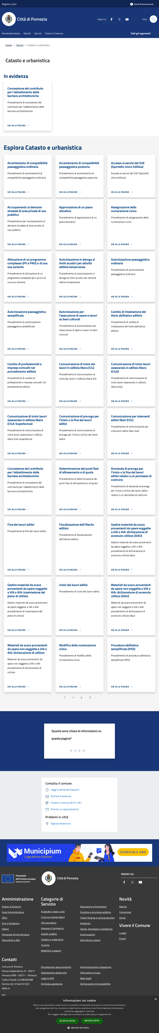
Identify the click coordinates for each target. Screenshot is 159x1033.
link (109, 1014)
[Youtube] (126, 19)
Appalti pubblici (49, 934)
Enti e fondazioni (11, 923)
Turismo (45, 945)
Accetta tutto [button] (67, 1021)
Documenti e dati (11, 940)
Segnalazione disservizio (54, 973)
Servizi (19, 45)
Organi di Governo (11, 906)
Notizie (123, 906)
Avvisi (122, 918)
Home (9, 45)
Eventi (122, 938)
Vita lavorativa (48, 923)
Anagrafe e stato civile (53, 911)
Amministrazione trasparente (95, 967)
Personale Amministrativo (15, 934)
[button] (79, 1027)
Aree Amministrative (13, 912)
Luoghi (122, 933)
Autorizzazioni (87, 934)
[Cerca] (153, 19)
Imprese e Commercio (52, 928)
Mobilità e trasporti (51, 951)
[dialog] (79, 1014)
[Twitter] (118, 19)
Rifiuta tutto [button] (92, 1020)
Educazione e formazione (93, 906)
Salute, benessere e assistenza (96, 929)
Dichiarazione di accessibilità (95, 984)
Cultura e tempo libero (53, 917)
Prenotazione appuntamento (56, 967)
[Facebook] (110, 19)
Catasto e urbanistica (52, 939)
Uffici (4, 918)
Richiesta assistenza (51, 984)
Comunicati (125, 912)
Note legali (85, 978)
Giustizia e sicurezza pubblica (95, 912)
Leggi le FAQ (47, 978)
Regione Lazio (9, 4)
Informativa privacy (90, 973)
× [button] (155, 999)
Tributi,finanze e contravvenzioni (97, 918)
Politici (5, 929)
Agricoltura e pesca (90, 940)
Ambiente (85, 923)
